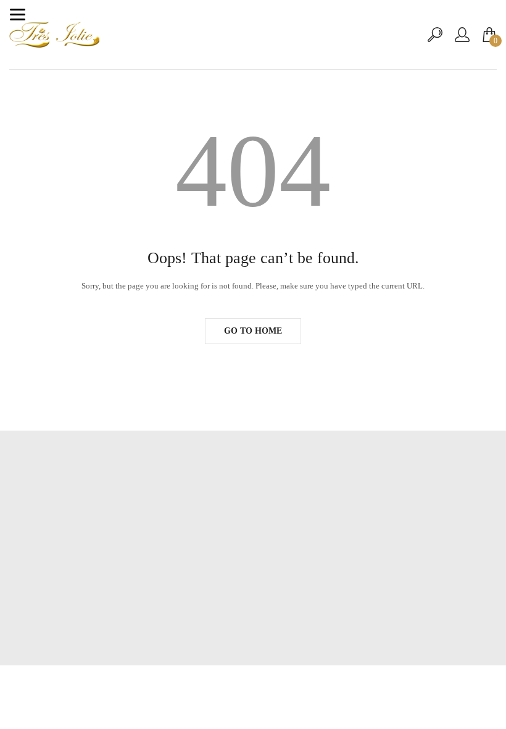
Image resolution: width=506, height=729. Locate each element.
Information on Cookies (253, 591)
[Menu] (17, 14)
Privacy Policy (253, 572)
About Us (253, 553)
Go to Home (253, 330)
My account (253, 535)
